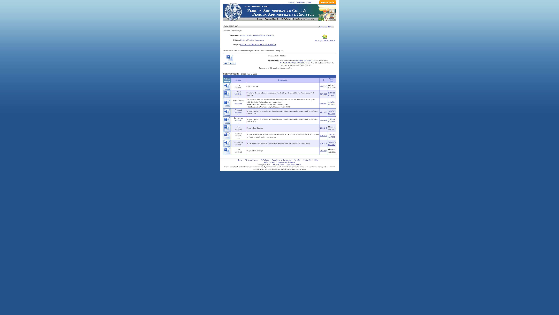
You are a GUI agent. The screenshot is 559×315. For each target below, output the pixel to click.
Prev (321, 26)
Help (309, 2)
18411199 (323, 136)
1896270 (323, 151)
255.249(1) (284, 63)
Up (325, 26)
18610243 (323, 128)
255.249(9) (299, 60)
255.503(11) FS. (309, 60)
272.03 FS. (301, 63)
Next (329, 26)
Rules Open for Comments (281, 160)
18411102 (323, 143)
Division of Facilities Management (252, 40)
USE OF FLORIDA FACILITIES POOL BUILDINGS (258, 45)
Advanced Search (251, 160)
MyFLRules (265, 160)
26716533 (323, 94)
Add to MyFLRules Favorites (325, 40)
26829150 (323, 86)
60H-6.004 (238, 94)
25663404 (323, 120)
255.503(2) (292, 63)
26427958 (323, 112)
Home (233, 11)
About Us (291, 2)
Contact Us (301, 2)
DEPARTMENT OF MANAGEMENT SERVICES (257, 35)
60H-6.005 (238, 120)
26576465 (323, 103)
